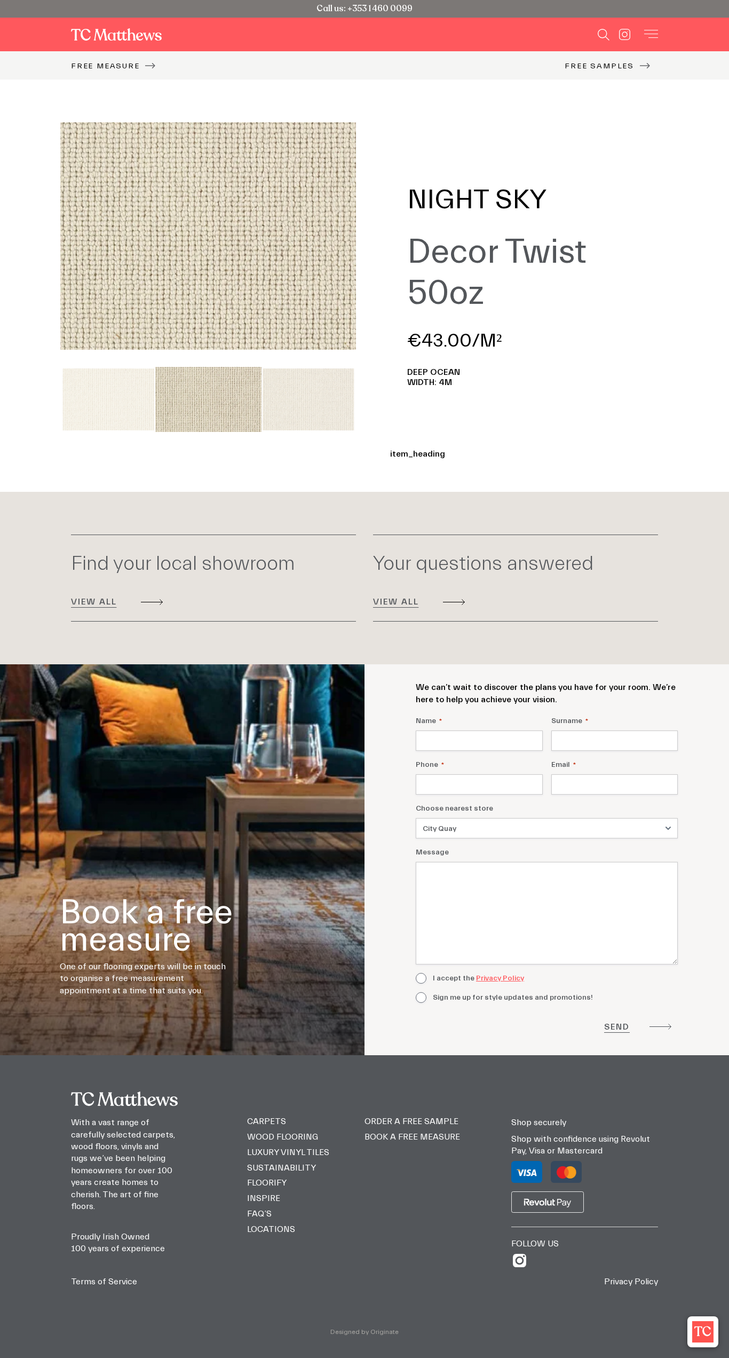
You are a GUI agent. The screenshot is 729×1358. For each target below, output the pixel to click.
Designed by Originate (364, 1332)
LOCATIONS (271, 1229)
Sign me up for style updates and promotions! (513, 997)
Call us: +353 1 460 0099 (364, 8)
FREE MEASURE (105, 65)
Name (429, 721)
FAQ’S (259, 1214)
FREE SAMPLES (599, 65)
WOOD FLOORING (282, 1137)
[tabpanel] (208, 236)
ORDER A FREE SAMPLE (411, 1121)
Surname (569, 721)
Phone (430, 764)
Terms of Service (104, 1281)
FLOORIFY (267, 1183)
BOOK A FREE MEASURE (412, 1137)
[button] (702, 1331)
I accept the (478, 978)
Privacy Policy (500, 978)
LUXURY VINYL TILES (288, 1152)
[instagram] (523, 1260)
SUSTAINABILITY (281, 1168)
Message (432, 852)
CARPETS (266, 1121)
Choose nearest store (454, 808)
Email (563, 764)
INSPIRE (263, 1198)
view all (93, 602)
